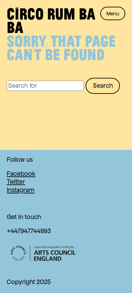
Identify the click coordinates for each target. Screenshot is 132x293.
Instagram (21, 190)
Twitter (16, 182)
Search (103, 86)
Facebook (21, 174)
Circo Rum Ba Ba (51, 20)
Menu (112, 13)
